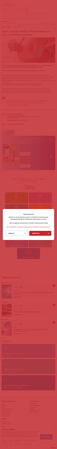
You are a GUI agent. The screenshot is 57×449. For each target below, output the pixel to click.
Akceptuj (35, 233)
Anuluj (11, 233)
